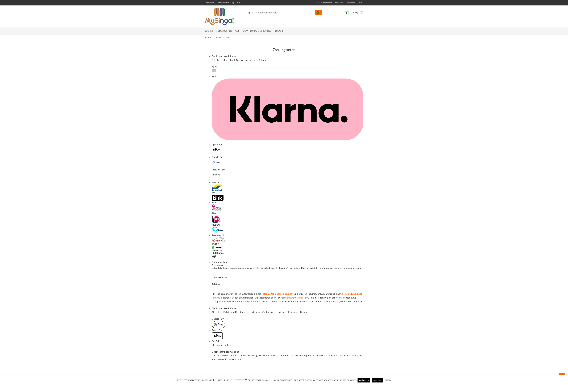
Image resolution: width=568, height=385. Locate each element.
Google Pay (218, 157)
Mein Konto (350, 3)
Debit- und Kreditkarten (224, 56)
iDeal (214, 213)
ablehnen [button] (377, 380)
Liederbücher (224, 31)
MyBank (216, 225)
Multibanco (218, 253)
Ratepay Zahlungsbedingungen (277, 294)
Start (210, 38)
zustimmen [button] (364, 380)
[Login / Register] (347, 13)
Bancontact (218, 182)
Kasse (360, 3)
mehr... (388, 380)
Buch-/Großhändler (324, 3)
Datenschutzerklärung (225, 3)
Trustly (215, 244)
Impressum (210, 3)
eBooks (279, 31)
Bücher (209, 31)
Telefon (216, 284)
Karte (215, 67)
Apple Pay (217, 144)
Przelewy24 (218, 235)
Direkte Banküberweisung (225, 352)
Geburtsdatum (220, 277)
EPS (214, 202)
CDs (237, 31)
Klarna (215, 76)
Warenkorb (338, 3)
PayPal (215, 341)
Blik (214, 192)
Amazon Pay (218, 170)
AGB (238, 3)
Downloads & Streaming (257, 31)
